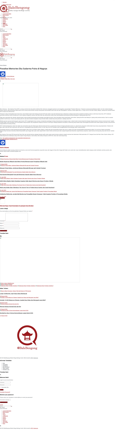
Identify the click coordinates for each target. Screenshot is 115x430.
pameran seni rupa (15, 138)
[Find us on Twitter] (0, 20)
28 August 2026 (3, 296)
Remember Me (5, 387)
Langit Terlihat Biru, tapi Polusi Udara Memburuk (13, 293)
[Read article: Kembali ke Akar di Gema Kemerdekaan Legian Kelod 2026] (57, 310)
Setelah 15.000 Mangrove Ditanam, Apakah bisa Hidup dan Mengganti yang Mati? (23, 300)
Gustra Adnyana (10, 76)
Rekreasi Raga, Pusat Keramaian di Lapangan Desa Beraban (16, 206)
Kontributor (5, 365)
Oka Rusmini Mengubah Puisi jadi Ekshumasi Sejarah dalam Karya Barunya (20, 174)
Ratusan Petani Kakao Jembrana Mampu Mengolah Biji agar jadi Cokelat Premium (23, 168)
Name (1, 223)
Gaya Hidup (5, 25)
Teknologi (5, 24)
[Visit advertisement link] (8, 139)
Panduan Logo (6, 369)
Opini (4, 16)
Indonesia (35, 358)
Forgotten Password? (5, 392)
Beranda (4, 2)
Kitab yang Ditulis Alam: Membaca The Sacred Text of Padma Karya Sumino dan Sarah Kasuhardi (27, 187)
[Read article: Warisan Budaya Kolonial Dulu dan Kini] (57, 304)
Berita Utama (6, 15)
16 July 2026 (3, 183)
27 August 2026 (3, 309)
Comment (2, 221)
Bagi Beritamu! (6, 367)
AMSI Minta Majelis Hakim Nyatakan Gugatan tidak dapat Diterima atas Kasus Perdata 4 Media (26, 181)
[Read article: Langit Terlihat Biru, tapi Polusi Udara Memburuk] (57, 291)
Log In (1, 404)
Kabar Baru (7, 78)
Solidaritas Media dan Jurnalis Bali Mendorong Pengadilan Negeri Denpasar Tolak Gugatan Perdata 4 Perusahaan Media (33, 194)
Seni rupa (12, 78)
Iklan (4, 363)
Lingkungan (5, 19)
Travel (4, 17)
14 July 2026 (3, 196)
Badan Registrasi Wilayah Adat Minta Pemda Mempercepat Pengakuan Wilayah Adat (23, 161)
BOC (32, 358)
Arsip (4, 26)
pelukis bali (22, 138)
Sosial (4, 22)
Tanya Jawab (6, 368)
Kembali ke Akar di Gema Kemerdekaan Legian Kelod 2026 (16, 313)
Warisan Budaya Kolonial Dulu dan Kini (10, 306)
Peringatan (5, 364)
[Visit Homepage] (15, 11)
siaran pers (27, 138)
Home (1, 65)
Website (2, 228)
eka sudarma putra (7, 138)
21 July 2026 (3, 177)
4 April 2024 (3, 77)
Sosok (4, 20)
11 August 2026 (3, 164)
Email (1, 225)
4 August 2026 (3, 170)
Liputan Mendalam (7, 13)
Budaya (4, 21)
